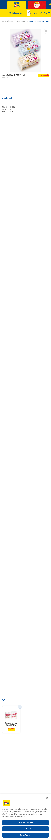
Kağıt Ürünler (8, 21)
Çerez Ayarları (25, 835)
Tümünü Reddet (25, 829)
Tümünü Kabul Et (25, 823)
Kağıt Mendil (21, 21)
